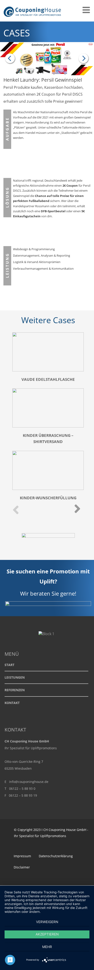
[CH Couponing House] (33, 18)
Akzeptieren (47, 934)
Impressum (22, 856)
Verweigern (47, 922)
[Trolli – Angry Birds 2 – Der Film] (82, 58)
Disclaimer (22, 867)
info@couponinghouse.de (28, 781)
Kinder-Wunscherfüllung (48, 497)
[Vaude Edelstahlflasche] (11, 58)
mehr (47, 947)
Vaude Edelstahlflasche (48, 379)
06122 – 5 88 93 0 (22, 788)
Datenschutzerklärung (56, 856)
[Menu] (86, 10)
